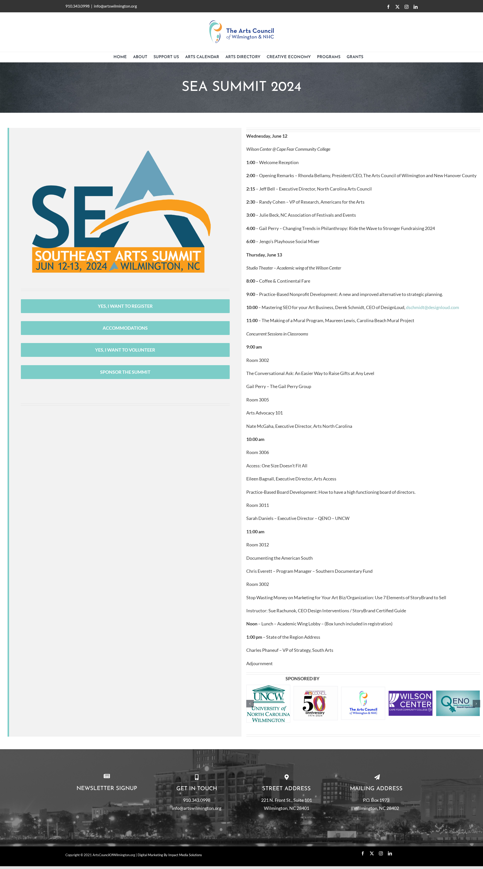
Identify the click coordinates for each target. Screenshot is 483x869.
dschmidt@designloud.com (432, 307)
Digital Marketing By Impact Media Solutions (170, 861)
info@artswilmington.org (115, 6)
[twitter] (372, 860)
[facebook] (363, 860)
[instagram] (381, 860)
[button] (250, 707)
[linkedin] (390, 860)
